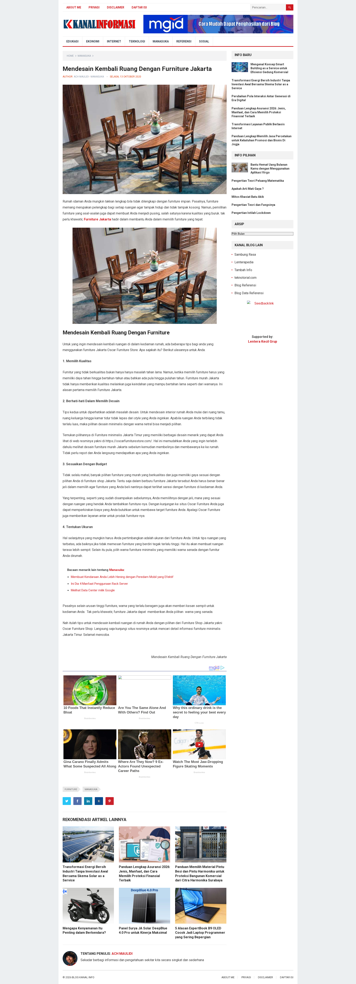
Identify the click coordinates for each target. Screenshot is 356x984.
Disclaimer (115, 7)
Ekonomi (92, 41)
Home (70, 55)
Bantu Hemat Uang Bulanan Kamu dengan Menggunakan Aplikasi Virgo (270, 168)
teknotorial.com (245, 278)
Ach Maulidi (81, 76)
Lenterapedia (243, 262)
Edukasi (72, 41)
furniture (71, 789)
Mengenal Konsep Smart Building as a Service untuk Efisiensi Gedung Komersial (269, 68)
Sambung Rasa (245, 255)
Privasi (94, 7)
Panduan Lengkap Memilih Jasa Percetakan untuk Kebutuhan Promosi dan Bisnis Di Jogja (262, 140)
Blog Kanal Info (83, 977)
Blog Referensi (245, 285)
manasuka (91, 789)
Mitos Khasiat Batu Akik (248, 196)
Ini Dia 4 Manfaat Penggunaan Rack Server (99, 584)
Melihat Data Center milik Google (93, 590)
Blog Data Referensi (248, 293)
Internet (114, 41)
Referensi (183, 41)
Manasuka (161, 41)
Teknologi (137, 41)
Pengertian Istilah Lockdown (251, 212)
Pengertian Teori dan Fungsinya (253, 204)
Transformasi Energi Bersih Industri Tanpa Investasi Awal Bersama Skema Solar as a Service (261, 84)
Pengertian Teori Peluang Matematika (258, 180)
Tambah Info (243, 270)
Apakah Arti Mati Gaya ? (248, 188)
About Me (73, 7)
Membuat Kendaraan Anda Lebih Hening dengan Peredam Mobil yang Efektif (122, 577)
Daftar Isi (139, 7)
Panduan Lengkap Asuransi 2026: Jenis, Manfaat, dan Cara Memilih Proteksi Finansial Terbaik (259, 112)
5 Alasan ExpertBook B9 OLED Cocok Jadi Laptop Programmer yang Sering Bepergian (200, 932)
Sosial (204, 41)
